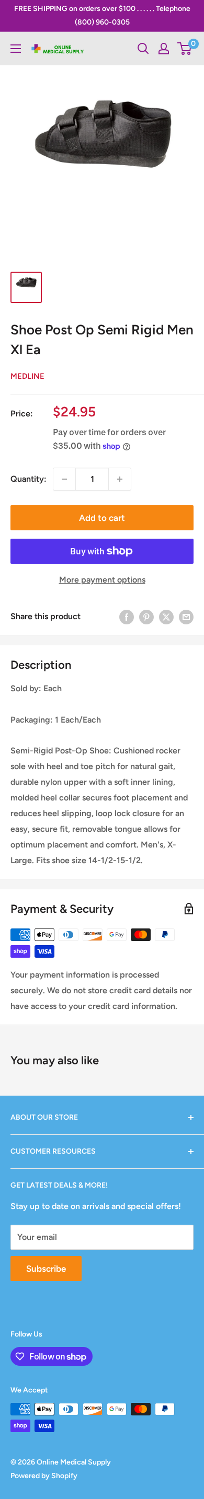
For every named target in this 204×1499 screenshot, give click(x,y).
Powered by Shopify (43, 1475)
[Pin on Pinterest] (146, 616)
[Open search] (143, 48)
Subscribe (46, 1268)
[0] (184, 48)
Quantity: (28, 479)
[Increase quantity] (120, 479)
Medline (27, 376)
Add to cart (102, 518)
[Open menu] (15, 48)
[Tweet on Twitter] (166, 616)
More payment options (102, 580)
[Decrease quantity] (64, 479)
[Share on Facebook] (126, 616)
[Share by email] (186, 616)
